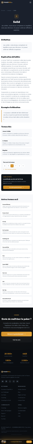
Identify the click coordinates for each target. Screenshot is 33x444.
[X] (10, 381)
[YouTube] (2, 381)
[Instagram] (13, 381)
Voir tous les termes (10, 169)
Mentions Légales (22, 408)
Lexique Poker (21, 400)
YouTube (3, 419)
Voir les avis (16, 340)
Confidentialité (21, 410)
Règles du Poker (22, 395)
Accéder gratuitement (15, 187)
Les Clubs (3, 395)
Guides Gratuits (22, 389)
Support (3, 413)
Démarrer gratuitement (15, 334)
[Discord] (17, 381)
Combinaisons (21, 397)
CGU (19, 413)
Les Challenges (5, 392)
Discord (3, 416)
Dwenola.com (19, 434)
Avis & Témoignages (6, 410)
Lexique (9, 10)
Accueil (3, 10)
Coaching (3, 397)
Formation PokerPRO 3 (7, 389)
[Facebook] (6, 381)
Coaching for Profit (6, 400)
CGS (19, 416)
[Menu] (30, 2)
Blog (19, 392)
